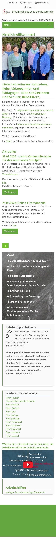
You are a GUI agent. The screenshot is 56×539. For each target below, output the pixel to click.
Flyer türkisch (12, 408)
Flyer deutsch (12, 397)
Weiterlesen (10, 192)
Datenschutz (42, 2)
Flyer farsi (11, 411)
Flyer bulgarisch (13, 428)
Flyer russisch (12, 435)
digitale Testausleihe (22, 276)
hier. (4, 182)
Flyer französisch (14, 421)
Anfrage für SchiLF (21, 291)
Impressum (27, 2)
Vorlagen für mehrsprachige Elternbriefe (25, 492)
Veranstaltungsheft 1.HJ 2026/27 (29, 261)
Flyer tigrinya (12, 415)
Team (8, 141)
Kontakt (14, 2)
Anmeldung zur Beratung (25, 296)
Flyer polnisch (12, 418)
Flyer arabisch (13, 432)
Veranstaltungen (10, 174)
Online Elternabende (22, 302)
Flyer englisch (12, 404)
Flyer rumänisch (14, 425)
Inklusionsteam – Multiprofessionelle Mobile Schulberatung (22, 311)
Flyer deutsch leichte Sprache (20, 401)
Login (29, 7)
